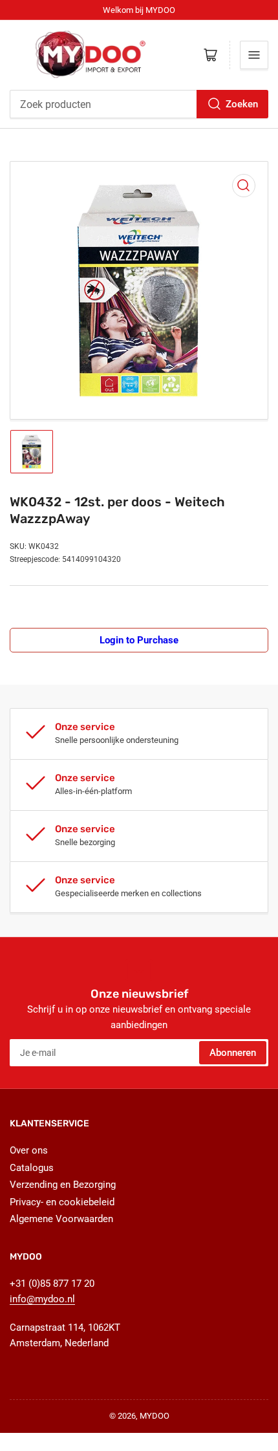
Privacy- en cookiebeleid (62, 1202)
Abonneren (232, 1053)
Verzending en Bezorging (63, 1184)
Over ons (29, 1150)
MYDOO (154, 1416)
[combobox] (139, 104)
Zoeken (242, 104)
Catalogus (32, 1168)
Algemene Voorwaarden (61, 1219)
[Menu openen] (254, 55)
